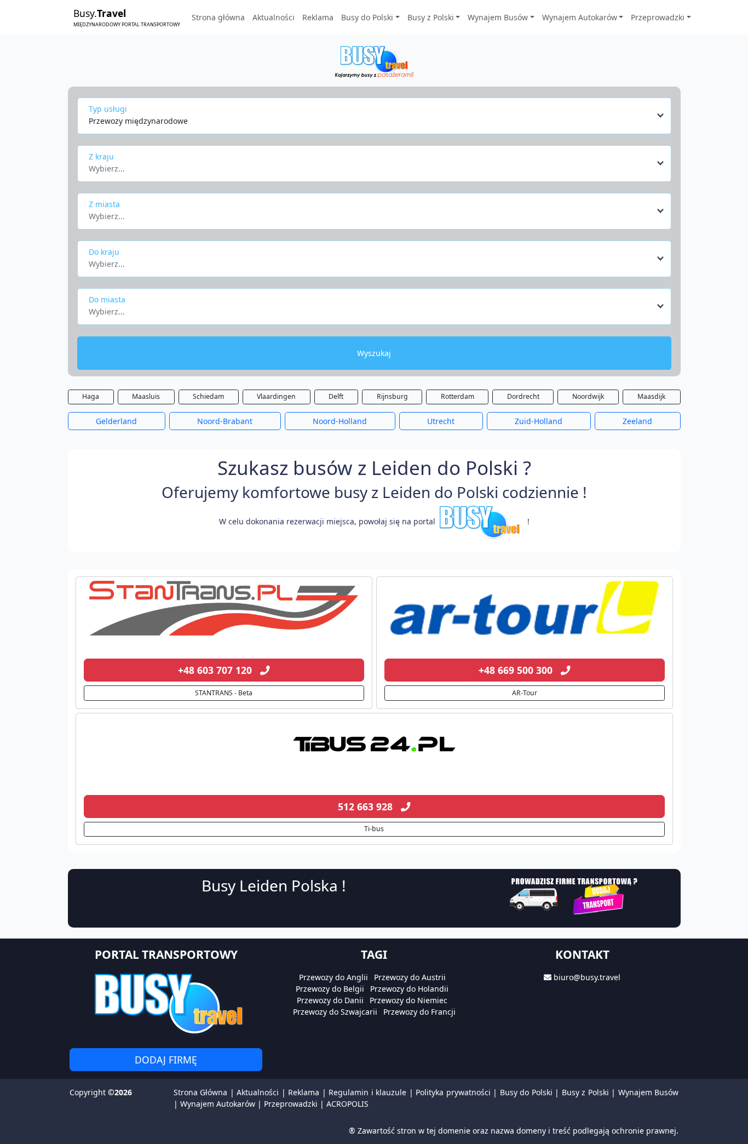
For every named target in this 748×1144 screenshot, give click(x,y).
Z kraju (101, 156)
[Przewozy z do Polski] (224, 608)
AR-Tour (524, 692)
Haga (90, 396)
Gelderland (116, 421)
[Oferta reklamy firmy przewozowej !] (574, 894)
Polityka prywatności (453, 1092)
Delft (336, 396)
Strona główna (218, 17)
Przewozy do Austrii (410, 977)
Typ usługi (108, 109)
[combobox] (377, 115)
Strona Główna (200, 1092)
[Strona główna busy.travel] (373, 61)
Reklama (317, 17)
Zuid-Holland (538, 421)
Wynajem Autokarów (217, 1104)
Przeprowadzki (291, 1104)
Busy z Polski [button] (430, 17)
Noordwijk (588, 396)
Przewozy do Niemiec (408, 1000)
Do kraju (104, 252)
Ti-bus (374, 828)
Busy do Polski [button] (367, 17)
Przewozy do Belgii (330, 988)
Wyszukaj (374, 353)
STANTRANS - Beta (223, 692)
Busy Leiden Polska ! (274, 885)
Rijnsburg (392, 396)
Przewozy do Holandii (409, 988)
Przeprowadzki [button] (657, 17)
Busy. (126, 17)
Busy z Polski (585, 1092)
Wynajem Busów (648, 1092)
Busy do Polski (526, 1092)
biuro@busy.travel (587, 977)
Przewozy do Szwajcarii (335, 1011)
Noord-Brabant (224, 421)
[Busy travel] (166, 1003)
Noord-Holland (340, 421)
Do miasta (107, 299)
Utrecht (440, 421)
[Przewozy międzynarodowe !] (481, 521)
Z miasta (104, 204)
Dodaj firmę (166, 1059)
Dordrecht (523, 396)
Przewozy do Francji (419, 1011)
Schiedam (208, 396)
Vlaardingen (276, 396)
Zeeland (637, 421)
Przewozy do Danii (330, 1000)
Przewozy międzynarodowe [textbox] (138, 121)
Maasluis (146, 396)
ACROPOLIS (347, 1104)
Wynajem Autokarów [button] (579, 17)
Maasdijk (651, 396)
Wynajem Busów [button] (498, 17)
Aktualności (273, 17)
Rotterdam (457, 396)
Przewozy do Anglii (333, 977)
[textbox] (371, 165)
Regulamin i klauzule (367, 1092)
